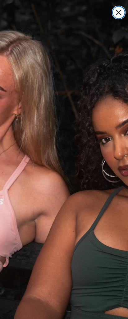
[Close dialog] (118, 12)
